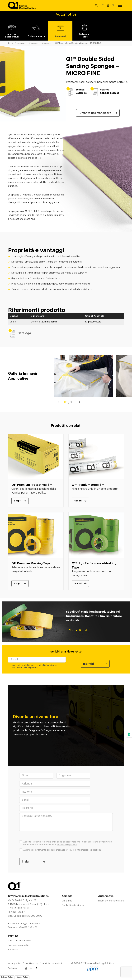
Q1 (9, 43)
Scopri (17, 501)
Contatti (75, 630)
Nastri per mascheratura (111, 901)
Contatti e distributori (73, 905)
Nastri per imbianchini (19, 941)
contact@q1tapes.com (27, 924)
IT (108, 5)
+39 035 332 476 (28, 927)
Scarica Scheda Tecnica (109, 91)
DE (113, 5)
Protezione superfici (18, 945)
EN (103, 5)
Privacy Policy (15, 963)
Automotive (20, 43)
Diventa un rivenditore (95, 112)
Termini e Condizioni (52, 963)
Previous (59, 402)
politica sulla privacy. (67, 845)
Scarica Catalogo (81, 91)
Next (78, 402)
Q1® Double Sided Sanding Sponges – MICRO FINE (78, 43)
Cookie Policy (31, 963)
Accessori (33, 43)
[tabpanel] (83, 376)
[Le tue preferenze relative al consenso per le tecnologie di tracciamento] (129, 734)
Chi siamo (67, 901)
